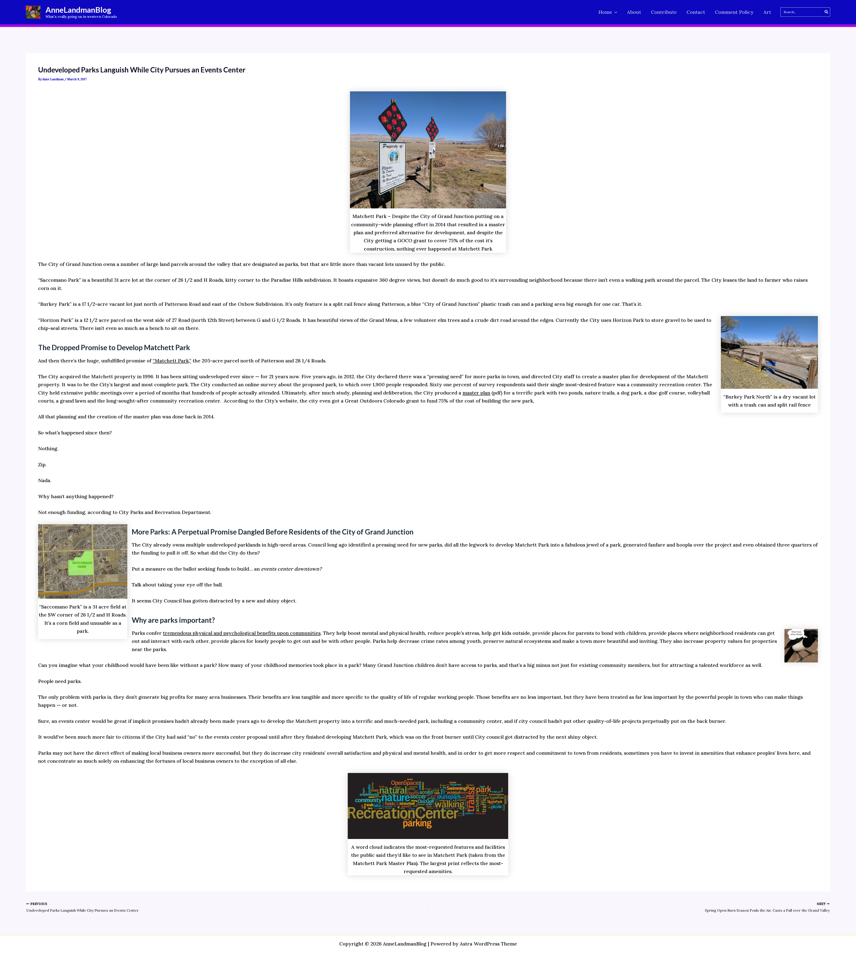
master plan (476, 393)
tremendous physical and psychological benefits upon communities (242, 633)
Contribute (664, 12)
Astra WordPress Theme (488, 944)
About (634, 12)
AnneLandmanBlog (78, 9)
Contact (696, 12)
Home (605, 12)
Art (767, 12)
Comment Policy (734, 12)
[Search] (826, 12)
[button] (614, 12)
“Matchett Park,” (172, 361)
